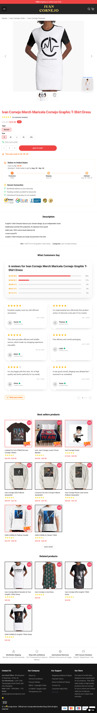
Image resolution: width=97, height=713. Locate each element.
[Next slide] (91, 56)
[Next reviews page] (90, 398)
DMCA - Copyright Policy (37, 685)
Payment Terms (57, 679)
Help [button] (92, 710)
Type (4, 126)
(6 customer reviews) (20, 117)
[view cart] (92, 9)
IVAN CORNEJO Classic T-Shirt (46, 535)
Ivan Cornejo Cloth (17, 18)
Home (4, 18)
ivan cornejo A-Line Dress (44, 592)
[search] (89, 9)
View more (48, 547)
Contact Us (56, 685)
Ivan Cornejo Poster (72, 450)
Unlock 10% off (5, 702)
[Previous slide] (5, 56)
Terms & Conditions (36, 679)
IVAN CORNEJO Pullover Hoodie (16, 535)
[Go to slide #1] (42, 97)
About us (32, 675)
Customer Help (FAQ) (59, 689)
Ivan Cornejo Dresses (36, 18)
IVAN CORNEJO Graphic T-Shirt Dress (18, 634)
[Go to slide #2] (54, 97)
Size (3, 133)
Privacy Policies (34, 682)
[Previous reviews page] (79, 398)
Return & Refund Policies (61, 682)
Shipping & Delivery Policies (62, 675)
